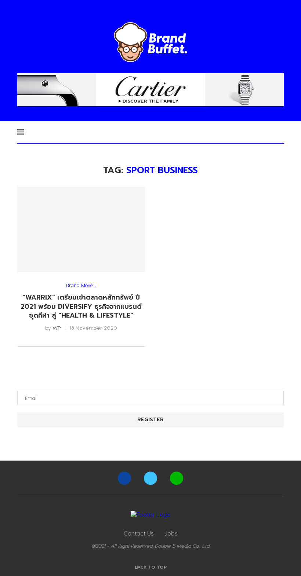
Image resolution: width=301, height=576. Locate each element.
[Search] (280, 132)
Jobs (170, 533)
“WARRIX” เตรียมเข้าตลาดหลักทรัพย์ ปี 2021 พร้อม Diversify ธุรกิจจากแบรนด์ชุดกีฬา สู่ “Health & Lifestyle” (81, 306)
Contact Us (138, 533)
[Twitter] (150, 478)
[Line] (176, 478)
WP (56, 328)
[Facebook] (124, 478)
